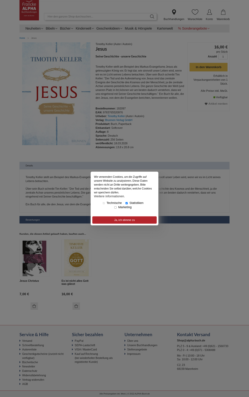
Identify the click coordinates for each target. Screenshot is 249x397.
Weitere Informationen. (109, 196)
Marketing (124, 207)
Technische (114, 203)
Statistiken (136, 203)
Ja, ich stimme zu (124, 220)
